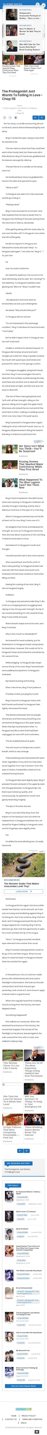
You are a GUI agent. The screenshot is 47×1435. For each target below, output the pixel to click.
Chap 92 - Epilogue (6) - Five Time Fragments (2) (28, 1292)
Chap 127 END (22, 1336)
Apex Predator (22, 1229)
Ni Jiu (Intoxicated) (24, 1288)
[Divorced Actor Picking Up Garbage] (9, 1373)
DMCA (23, 1423)
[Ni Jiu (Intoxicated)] (9, 1293)
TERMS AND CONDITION (32, 1419)
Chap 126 (20, 1343)
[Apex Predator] (9, 1234)
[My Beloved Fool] (9, 1355)
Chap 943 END (22, 1318)
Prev (36, 118)
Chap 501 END (22, 1197)
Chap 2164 (21, 1260)
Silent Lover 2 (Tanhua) (26, 1211)
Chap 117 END (22, 1215)
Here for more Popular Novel (23, 1386)
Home (19, 106)
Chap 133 (20, 1358)
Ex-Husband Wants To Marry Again (28, 1193)
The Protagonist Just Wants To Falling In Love (20, 109)
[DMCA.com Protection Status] (24, 1409)
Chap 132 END (22, 1232)
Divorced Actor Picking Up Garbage (27, 1369)
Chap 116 (20, 1219)
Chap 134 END (22, 1354)
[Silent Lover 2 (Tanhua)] (9, 1216)
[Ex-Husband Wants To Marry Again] (9, 1196)
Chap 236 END (22, 1373)
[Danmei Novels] (12, 4)
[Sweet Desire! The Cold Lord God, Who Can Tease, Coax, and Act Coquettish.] (9, 1251)
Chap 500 (21, 1204)
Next (42, 118)
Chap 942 (21, 1325)
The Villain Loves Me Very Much (29, 1270)
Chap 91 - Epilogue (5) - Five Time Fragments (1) (27, 1301)
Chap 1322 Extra (23, 1278)
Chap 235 (21, 1380)
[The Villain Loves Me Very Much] (9, 1275)
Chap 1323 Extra (23, 1274)
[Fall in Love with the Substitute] (9, 1337)
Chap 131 (20, 1236)
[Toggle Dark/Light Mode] (16, 118)
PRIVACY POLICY (29, 1416)
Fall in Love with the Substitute (29, 1332)
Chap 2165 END (22, 1253)
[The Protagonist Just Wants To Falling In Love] (9, 1317)
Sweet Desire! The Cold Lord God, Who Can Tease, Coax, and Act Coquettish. (28, 1248)
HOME (13, 1416)
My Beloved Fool (23, 1350)
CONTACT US (11, 1419)
